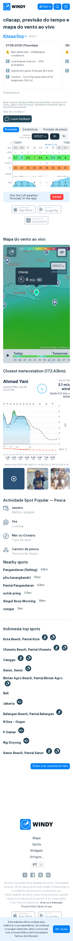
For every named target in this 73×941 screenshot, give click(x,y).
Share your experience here (50, 766)
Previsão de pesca (55, 129)
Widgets (36, 850)
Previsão (11, 129)
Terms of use (44, 906)
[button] (53, 388)
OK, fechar (61, 929)
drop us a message (51, 902)
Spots (36, 844)
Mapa (36, 838)
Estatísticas (30, 129)
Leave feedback (20, 118)
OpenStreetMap (49, 347)
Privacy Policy (28, 906)
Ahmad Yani (15, 381)
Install (57, 197)
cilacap (23, 272)
